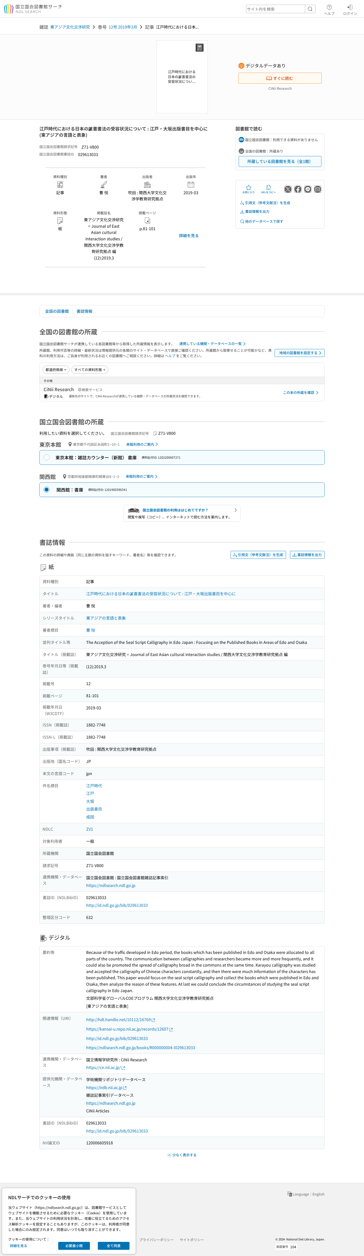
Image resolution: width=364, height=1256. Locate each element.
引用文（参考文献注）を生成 (267, 202)
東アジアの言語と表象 (106, 618)
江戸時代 (94, 785)
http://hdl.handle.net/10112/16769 (118, 1019)
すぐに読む (283, 78)
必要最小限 (74, 1245)
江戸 (90, 793)
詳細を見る (189, 235)
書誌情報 (84, 311)
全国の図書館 (57, 311)
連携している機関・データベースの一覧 (210, 343)
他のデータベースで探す (264, 221)
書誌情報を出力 (257, 211)
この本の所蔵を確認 (298, 392)
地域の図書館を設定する (298, 352)
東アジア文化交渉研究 (70, 27)
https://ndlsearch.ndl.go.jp (110, 885)
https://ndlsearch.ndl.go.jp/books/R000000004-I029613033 (140, 1047)
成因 (90, 817)
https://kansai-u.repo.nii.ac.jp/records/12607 (127, 1029)
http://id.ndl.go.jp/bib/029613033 (117, 905)
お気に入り (248, 192)
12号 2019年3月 (123, 27)
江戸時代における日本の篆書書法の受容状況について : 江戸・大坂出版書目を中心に (161, 594)
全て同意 (114, 1245)
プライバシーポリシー (156, 1239)
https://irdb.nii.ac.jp (104, 1087)
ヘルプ (329, 13)
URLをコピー (268, 192)
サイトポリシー (192, 1239)
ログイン (350, 13)
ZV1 (89, 829)
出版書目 (94, 809)
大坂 (90, 801)
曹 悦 (90, 630)
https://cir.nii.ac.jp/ (103, 1067)
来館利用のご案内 (140, 444)
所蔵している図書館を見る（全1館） (280, 161)
